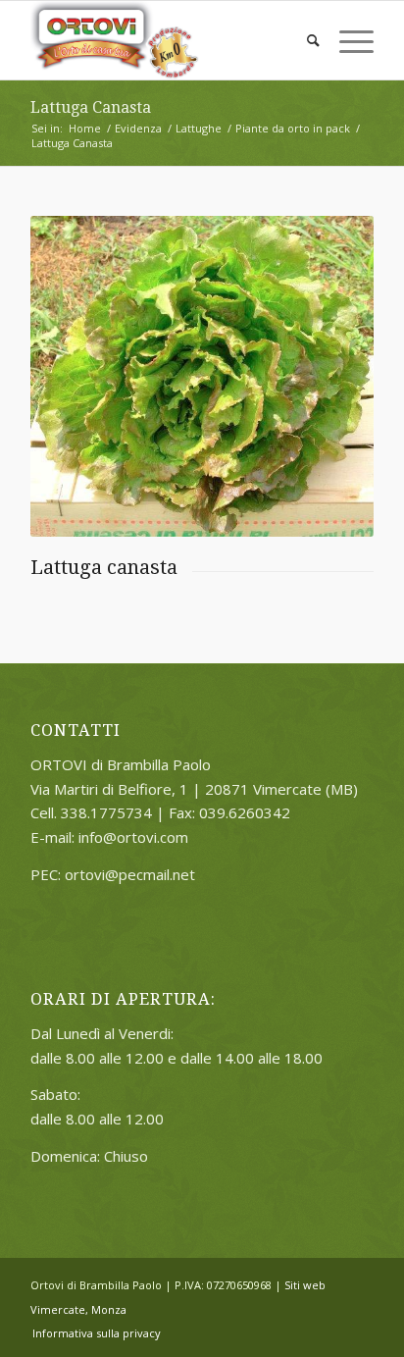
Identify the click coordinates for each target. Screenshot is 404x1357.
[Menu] (347, 40)
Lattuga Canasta (90, 107)
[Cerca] (303, 40)
